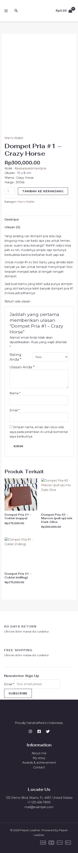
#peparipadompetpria (30, 168)
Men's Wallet (14, 138)
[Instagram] (30, 731)
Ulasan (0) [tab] (12, 227)
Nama (15, 393)
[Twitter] (48, 731)
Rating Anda (15, 357)
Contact (39, 767)
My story (39, 758)
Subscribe (18, 693)
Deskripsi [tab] (12, 219)
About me (39, 753)
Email (15, 410)
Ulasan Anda (22, 367)
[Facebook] (39, 731)
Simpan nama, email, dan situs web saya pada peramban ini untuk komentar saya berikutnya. (39, 431)
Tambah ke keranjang (43, 191)
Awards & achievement (39, 762)
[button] (16, 11)
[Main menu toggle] (6, 11)
